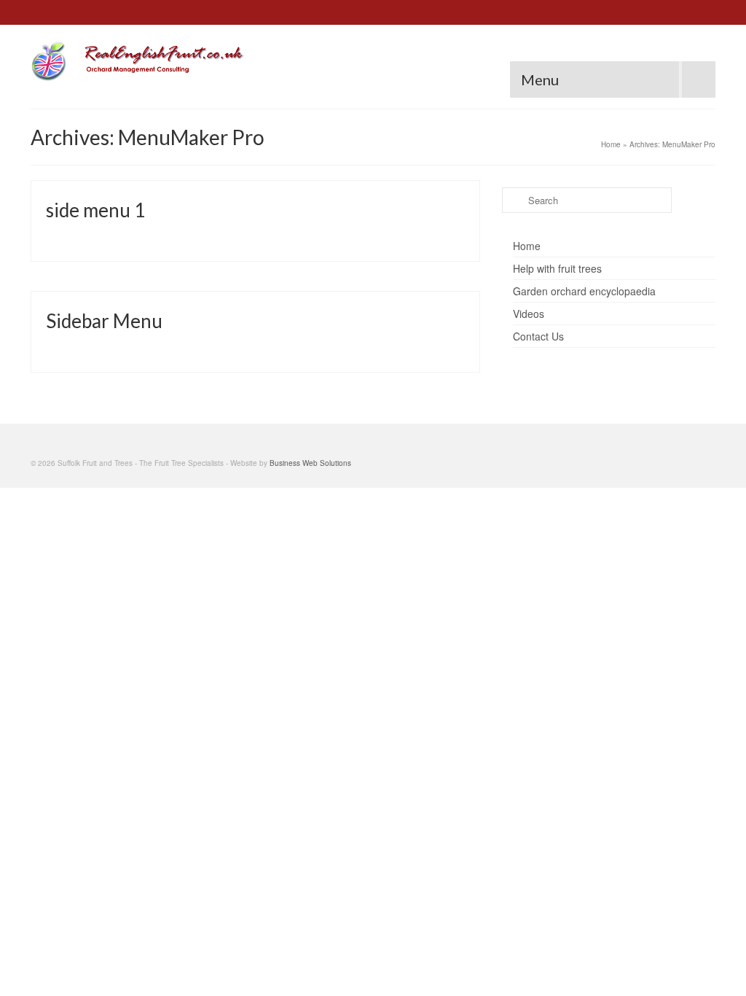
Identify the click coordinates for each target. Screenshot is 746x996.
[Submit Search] (513, 200)
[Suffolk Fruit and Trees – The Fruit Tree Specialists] (137, 61)
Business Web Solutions (310, 463)
